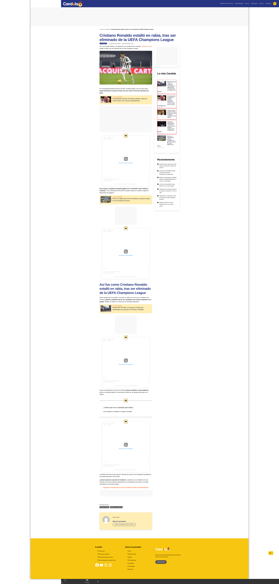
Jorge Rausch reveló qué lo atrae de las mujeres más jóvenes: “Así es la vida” (167, 190)
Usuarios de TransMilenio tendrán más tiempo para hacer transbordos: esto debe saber (167, 172)
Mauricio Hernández (116, 43)
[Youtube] (101, 565)
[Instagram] (110, 565)
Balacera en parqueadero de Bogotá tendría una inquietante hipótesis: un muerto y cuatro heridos (167, 179)
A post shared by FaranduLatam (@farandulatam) (125, 385)
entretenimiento (126, 487)
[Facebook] (97, 565)
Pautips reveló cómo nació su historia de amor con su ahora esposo (166, 204)
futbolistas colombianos (116, 507)
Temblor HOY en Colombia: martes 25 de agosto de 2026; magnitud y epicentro (167, 197)
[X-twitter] (106, 565)
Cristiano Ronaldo (146, 46)
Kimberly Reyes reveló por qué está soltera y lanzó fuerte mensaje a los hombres (167, 165)
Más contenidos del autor (124, 524)
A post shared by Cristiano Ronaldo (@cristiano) (126, 184)
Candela (101, 29)
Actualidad (107, 29)
